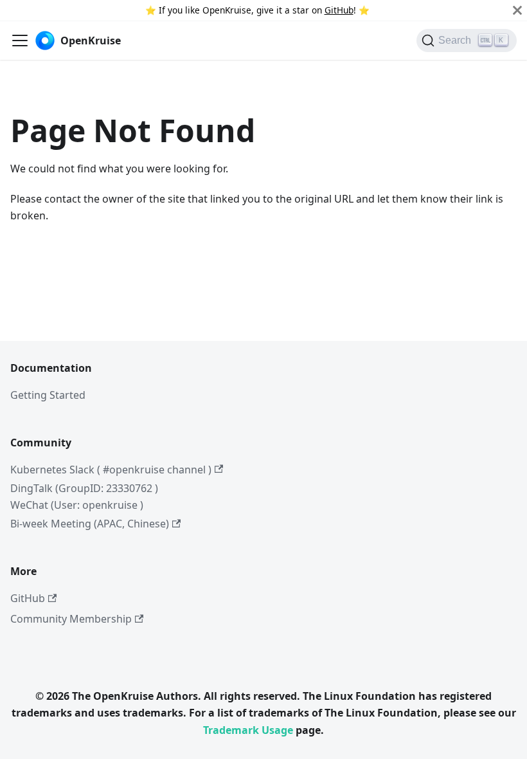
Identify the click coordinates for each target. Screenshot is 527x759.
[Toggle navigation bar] (20, 40)
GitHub (339, 10)
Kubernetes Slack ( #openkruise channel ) (110, 469)
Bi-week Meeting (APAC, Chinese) (89, 524)
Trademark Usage (248, 730)
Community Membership (71, 619)
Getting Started (47, 395)
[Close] (517, 10)
